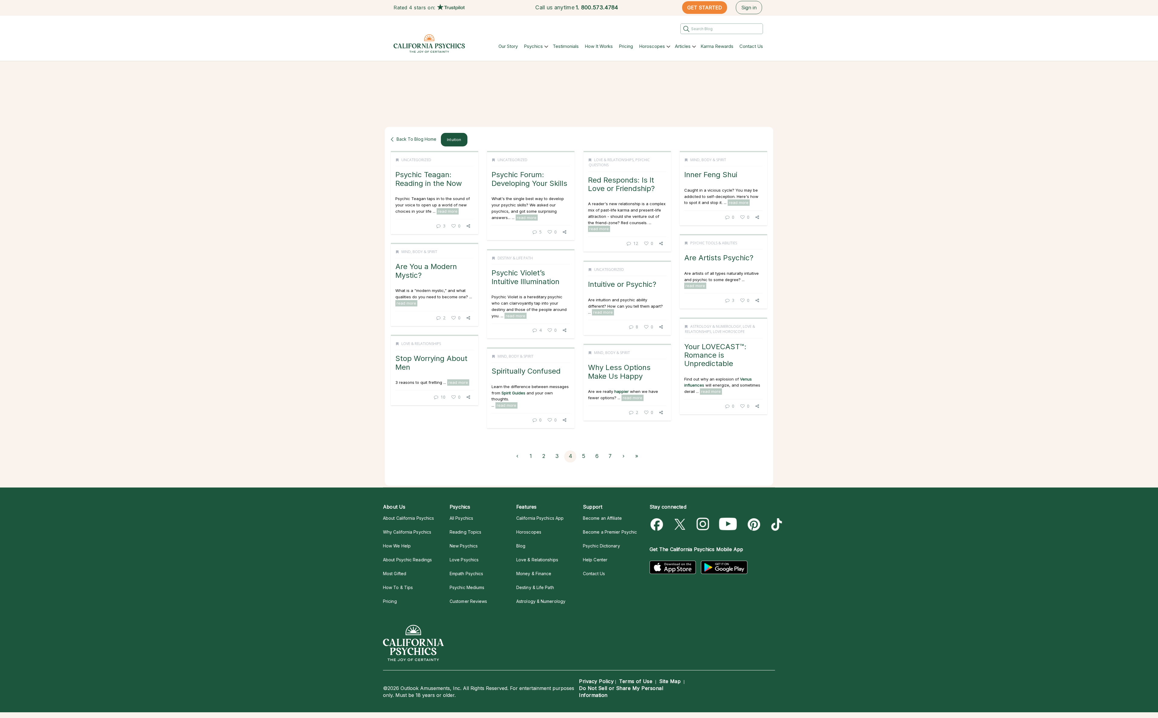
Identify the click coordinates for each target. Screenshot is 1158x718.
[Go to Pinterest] (753, 524)
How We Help (397, 545)
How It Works (599, 46)
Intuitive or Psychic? (622, 284)
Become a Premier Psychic (610, 532)
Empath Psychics (466, 573)
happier (621, 391)
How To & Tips (398, 587)
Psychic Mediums (467, 587)
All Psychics (461, 518)
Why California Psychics (407, 532)
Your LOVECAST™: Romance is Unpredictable (715, 355)
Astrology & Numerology (715, 326)
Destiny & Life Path (515, 258)
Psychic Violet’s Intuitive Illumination (525, 277)
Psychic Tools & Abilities (713, 243)
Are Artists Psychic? (718, 257)
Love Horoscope (729, 331)
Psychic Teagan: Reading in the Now (428, 178)
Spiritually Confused (526, 371)
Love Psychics (464, 559)
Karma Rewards (717, 46)
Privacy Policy (596, 681)
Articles (683, 46)
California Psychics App (540, 518)
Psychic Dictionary (601, 545)
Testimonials (566, 46)
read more (447, 211)
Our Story (508, 46)
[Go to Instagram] (703, 524)
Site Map (670, 681)
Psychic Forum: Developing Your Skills (529, 178)
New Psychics (464, 545)
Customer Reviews (468, 601)
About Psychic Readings (407, 559)
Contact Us (751, 46)
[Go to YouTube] (728, 524)
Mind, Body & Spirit (708, 159)
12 (635, 243)
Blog (520, 545)
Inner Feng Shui (710, 174)
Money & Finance (533, 573)
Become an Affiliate (602, 518)
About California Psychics (408, 518)
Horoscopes (652, 46)
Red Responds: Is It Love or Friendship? (621, 184)
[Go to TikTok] (775, 524)
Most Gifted (394, 573)
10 (443, 397)
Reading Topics (465, 532)
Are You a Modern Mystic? (426, 270)
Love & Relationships (614, 159)
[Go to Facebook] (658, 524)
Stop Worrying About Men (431, 362)
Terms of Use (635, 681)
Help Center (595, 559)
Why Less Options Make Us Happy (619, 371)
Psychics (533, 46)
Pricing (626, 46)
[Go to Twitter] (680, 524)
